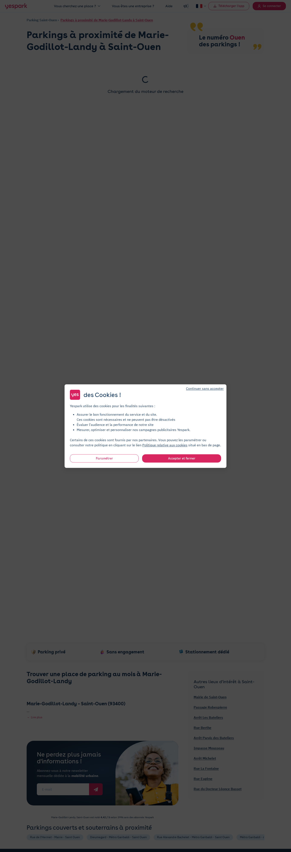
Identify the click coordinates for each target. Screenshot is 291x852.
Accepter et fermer (181, 458)
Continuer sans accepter (205, 388)
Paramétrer (104, 458)
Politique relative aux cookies (164, 445)
